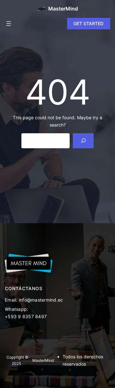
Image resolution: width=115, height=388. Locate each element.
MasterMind (63, 8)
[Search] (83, 140)
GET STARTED (88, 23)
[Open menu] (8, 23)
